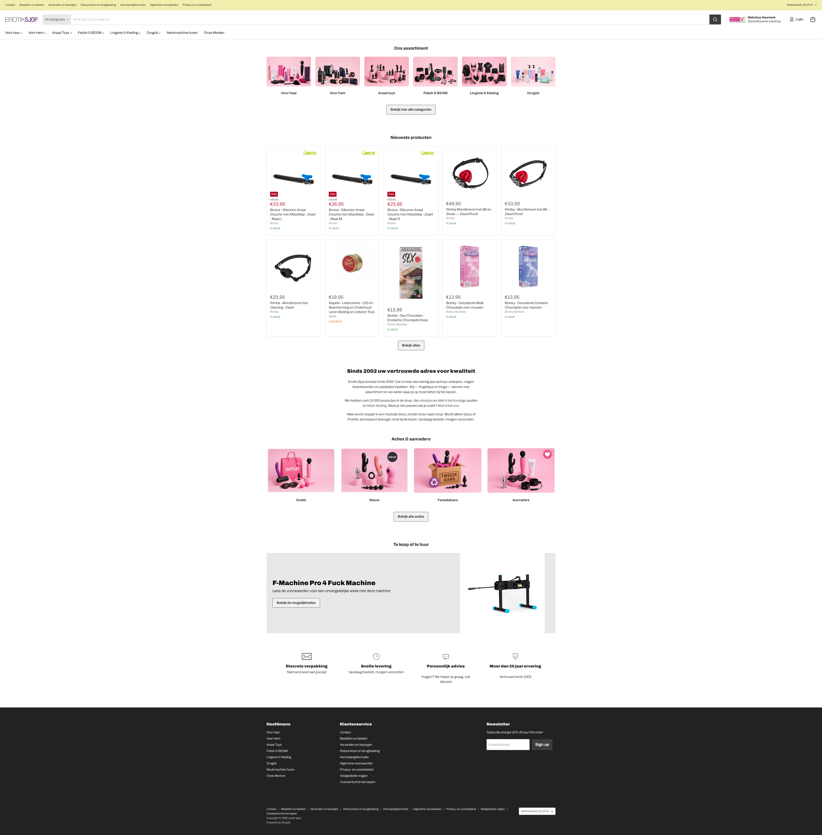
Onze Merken (214, 32)
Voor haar (12, 32)
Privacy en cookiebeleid (197, 4)
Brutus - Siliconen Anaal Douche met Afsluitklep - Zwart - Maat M (351, 214)
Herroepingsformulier (133, 4)
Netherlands (800, 4)
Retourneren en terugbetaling (98, 4)
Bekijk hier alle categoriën (411, 109)
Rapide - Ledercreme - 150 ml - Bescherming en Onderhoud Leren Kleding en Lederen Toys (352, 307)
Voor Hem (36, 32)
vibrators (426, 400)
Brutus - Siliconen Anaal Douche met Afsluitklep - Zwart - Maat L (293, 214)
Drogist (153, 32)
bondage (459, 400)
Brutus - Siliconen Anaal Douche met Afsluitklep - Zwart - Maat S (410, 214)
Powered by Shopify (278, 822)
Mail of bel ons (448, 405)
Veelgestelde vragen (354, 775)
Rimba (450, 218)
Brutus (274, 223)
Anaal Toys (61, 32)
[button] (797, 19)
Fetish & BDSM (90, 32)
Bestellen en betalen (31, 4)
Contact (10, 4)
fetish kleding (377, 405)
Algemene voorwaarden (164, 4)
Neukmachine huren (182, 32)
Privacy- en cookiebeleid (356, 769)
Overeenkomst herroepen (357, 782)
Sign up (542, 744)
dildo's (442, 400)
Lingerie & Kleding (124, 32)
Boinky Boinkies (397, 324)
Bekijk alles (411, 345)
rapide (332, 316)
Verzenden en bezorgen (62, 4)
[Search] (715, 19)
